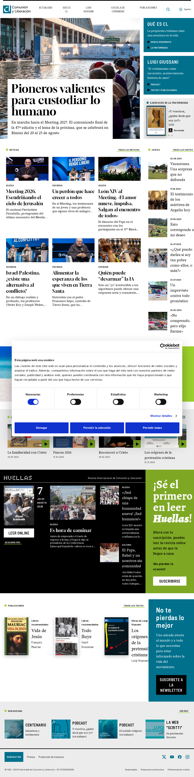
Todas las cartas (183, 149)
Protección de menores (51, 756)
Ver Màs (184, 711)
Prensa (31, 756)
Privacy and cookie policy (152, 769)
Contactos (14, 756)
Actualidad (45, 7)
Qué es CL (66, 9)
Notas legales (131, 769)
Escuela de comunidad (118, 9)
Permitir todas (152, 427)
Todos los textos (134, 605)
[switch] (75, 402)
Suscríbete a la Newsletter (171, 684)
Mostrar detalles (161, 415)
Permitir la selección (97, 427)
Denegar (41, 427)
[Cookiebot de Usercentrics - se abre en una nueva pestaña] (162, 346)
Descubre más (12, 542)
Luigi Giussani (89, 9)
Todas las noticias (129, 149)
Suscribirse (170, 581)
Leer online (19, 533)
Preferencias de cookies (178, 769)
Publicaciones (148, 7)
